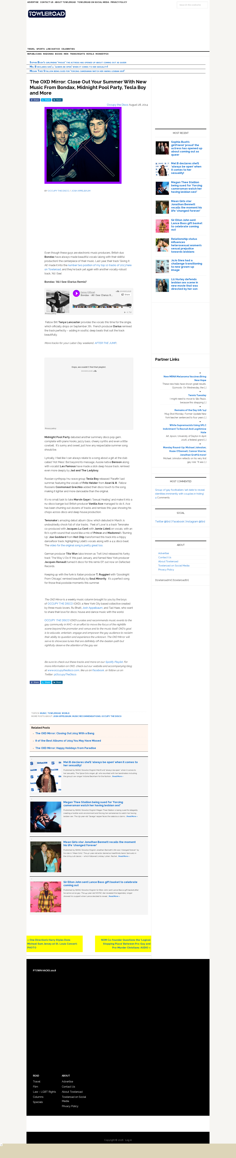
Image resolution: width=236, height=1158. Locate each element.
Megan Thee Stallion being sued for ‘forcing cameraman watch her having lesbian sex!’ (77, 71)
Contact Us (164, 557)
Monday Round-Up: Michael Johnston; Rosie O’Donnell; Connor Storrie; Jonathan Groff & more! (184, 451)
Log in (128, 1140)
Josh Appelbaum (93, 607)
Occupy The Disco (111, 716)
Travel (36, 1081)
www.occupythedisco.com (63, 670)
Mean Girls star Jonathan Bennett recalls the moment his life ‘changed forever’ (186, 205)
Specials (38, 1102)
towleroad (54, 713)
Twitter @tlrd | (163, 521)
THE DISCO (62, 620)
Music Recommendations (86, 716)
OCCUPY (49, 620)
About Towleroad (168, 561)
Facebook (98, 670)
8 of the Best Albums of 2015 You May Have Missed (68, 740)
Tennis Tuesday (197, 395)
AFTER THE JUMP (105, 343)
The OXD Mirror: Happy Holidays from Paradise (65, 748)
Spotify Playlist (114, 661)
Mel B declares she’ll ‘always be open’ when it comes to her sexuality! (69, 66)
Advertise (163, 553)
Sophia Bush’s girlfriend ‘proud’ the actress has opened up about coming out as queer (78, 62)
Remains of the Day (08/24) (190, 410)
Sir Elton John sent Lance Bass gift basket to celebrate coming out (186, 224)
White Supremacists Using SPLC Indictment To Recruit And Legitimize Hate (184, 429)
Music (43, 713)
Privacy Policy (166, 569)
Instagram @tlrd (195, 521)
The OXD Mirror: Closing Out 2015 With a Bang (64, 733)
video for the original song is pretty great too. (76, 545)
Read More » (117, 776)
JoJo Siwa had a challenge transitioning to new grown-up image (186, 265)
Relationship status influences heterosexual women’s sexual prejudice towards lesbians (186, 245)
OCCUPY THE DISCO (58, 190)
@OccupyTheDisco (65, 674)
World (66, 713)
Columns (38, 1096)
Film (35, 1086)
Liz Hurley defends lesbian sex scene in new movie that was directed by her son (184, 284)
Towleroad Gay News (119, 14)
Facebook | (179, 521)
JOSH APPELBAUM (80, 190)
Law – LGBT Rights (44, 1091)
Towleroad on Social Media (173, 565)
